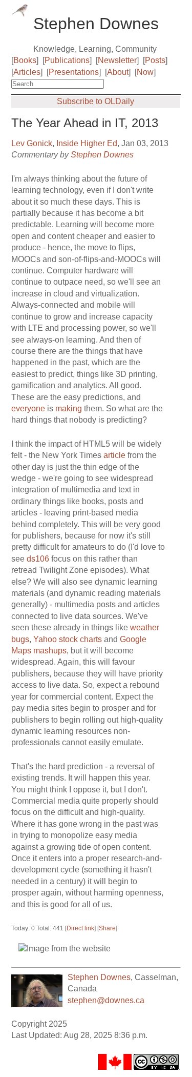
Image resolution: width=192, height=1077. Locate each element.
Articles (26, 72)
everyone (28, 408)
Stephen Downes (102, 154)
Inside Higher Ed (86, 143)
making (69, 408)
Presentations (74, 72)
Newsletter (117, 60)
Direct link (80, 928)
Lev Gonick (31, 143)
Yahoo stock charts (67, 639)
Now (145, 72)
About (118, 72)
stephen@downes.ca (106, 1000)
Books (24, 60)
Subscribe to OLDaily (95, 101)
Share (107, 928)
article (114, 455)
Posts (155, 60)
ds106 (38, 558)
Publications (67, 60)
